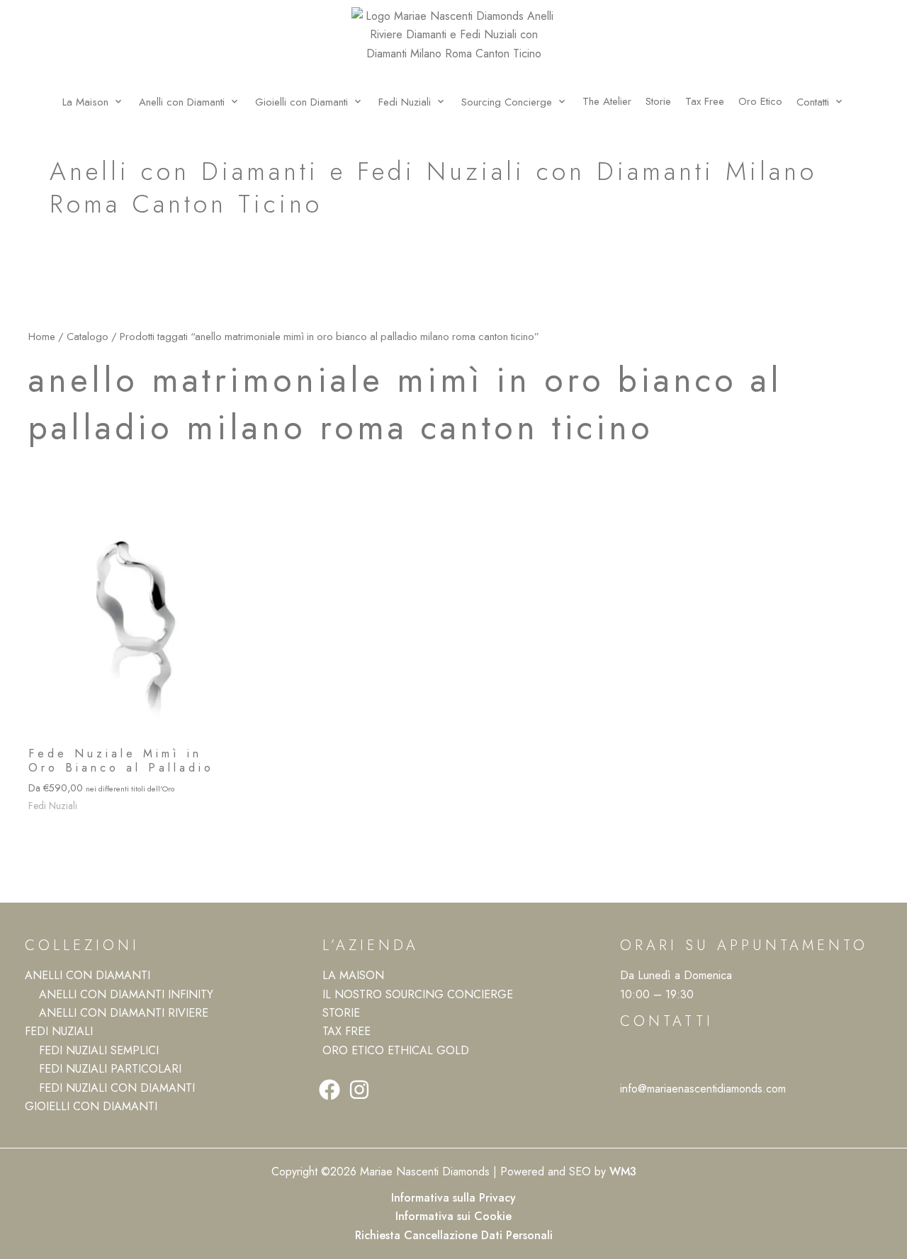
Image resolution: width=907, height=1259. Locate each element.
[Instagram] (359, 1089)
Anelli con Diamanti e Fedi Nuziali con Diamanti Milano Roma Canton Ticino (433, 187)
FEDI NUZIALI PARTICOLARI (110, 1069)
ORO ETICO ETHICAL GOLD (395, 1050)
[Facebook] (329, 1089)
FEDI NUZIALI (59, 1031)
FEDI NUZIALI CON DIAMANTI (117, 1088)
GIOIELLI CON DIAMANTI (91, 1106)
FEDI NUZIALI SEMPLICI (99, 1050)
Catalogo (87, 336)
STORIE (341, 1013)
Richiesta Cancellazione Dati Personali (454, 1235)
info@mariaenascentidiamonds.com (703, 1088)
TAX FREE (346, 1031)
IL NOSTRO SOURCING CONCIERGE (417, 994)
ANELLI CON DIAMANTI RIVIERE (123, 1013)
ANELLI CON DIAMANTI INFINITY (126, 994)
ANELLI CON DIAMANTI (87, 975)
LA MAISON (353, 975)
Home (41, 336)
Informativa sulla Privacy (453, 1198)
